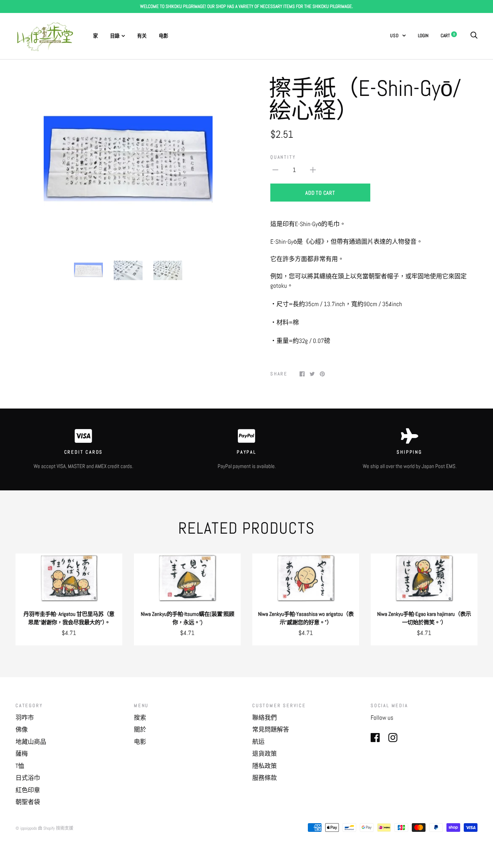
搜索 (140, 718)
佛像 (22, 729)
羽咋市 (25, 718)
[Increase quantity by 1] (313, 170)
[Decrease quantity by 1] (275, 170)
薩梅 (22, 754)
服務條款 (264, 778)
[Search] (473, 35)
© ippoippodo (26, 828)
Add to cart (320, 192)
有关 (142, 36)
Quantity (283, 157)
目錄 (114, 36)
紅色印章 (28, 790)
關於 (140, 729)
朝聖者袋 (28, 802)
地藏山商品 (31, 742)
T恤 (20, 766)
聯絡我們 (264, 718)
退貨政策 (264, 754)
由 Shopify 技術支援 (55, 828)
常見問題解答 (270, 729)
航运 (258, 742)
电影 (163, 36)
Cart (448, 35)
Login (423, 35)
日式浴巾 (28, 778)
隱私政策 (264, 766)
